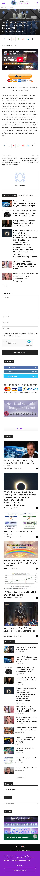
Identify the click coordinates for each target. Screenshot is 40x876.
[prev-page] (3, 286)
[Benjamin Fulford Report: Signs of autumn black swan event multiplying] (9, 740)
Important (5, 22)
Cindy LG (6, 508)
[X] (9, 39)
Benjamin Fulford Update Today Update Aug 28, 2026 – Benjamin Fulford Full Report (25, 203)
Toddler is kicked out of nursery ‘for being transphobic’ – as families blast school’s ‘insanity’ (11, 161)
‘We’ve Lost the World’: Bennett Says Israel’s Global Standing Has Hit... (19, 631)
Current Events (13, 20)
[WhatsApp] (18, 39)
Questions (16, 22)
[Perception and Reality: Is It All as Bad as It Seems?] (9, 649)
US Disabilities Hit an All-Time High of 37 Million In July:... (20, 593)
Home (3, 7)
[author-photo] (20, 182)
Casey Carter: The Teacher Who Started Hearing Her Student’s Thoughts (24, 223)
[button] (37, 3)
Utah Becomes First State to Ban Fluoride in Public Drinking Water (29, 160)
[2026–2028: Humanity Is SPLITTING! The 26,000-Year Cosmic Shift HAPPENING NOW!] (7, 264)
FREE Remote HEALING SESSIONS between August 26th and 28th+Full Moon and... (21, 563)
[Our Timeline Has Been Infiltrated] (9, 770)
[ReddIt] (23, 39)
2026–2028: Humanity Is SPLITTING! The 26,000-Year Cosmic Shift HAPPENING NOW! (26, 709)
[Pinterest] (13, 39)
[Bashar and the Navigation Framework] (9, 750)
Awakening (9, 7)
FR (23, 847)
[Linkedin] (28, 39)
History (29, 20)
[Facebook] (4, 39)
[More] (32, 39)
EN (18, 847)
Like (35, 367)
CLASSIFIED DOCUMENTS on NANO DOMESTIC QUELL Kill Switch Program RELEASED (24, 213)
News (10, 22)
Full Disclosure (22, 20)
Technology (23, 22)
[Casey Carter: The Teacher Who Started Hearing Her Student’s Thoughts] (7, 223)
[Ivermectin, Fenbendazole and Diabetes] (21, 520)
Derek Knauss (8, 31)
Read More (21, 429)
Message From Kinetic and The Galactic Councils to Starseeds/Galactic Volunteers (26, 719)
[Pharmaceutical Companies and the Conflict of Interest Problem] (9, 730)
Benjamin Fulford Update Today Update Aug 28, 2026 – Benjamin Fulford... (19, 463)
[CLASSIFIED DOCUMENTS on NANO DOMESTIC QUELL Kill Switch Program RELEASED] (7, 213)
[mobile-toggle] (3, 3)
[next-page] (6, 286)
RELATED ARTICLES (9, 195)
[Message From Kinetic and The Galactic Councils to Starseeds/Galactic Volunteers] (7, 276)
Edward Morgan (8, 468)
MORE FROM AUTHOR (26, 195)
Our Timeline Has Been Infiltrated (26, 768)
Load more (20, 777)
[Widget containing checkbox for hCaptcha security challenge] (17, 343)
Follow (34, 371)
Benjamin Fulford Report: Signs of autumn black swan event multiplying (25, 740)
